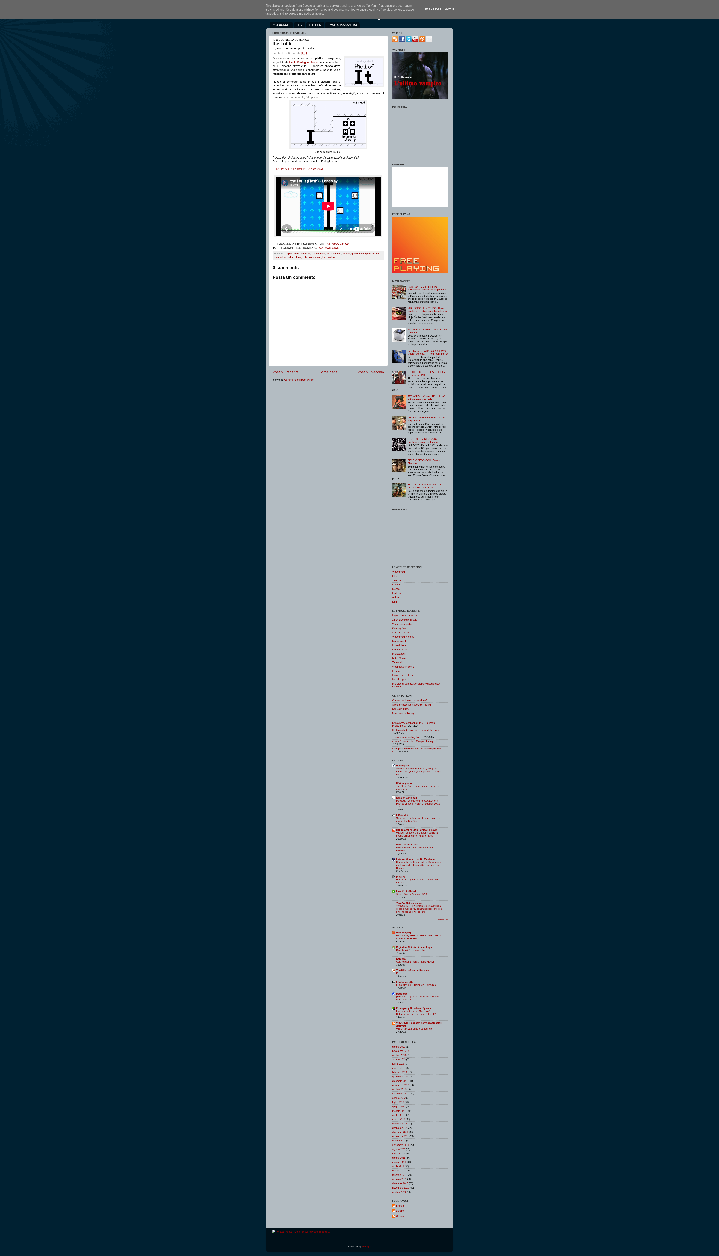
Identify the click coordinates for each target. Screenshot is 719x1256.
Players (400, 876)
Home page (328, 372)
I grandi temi (399, 645)
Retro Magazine (400, 658)
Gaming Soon (399, 628)
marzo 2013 (398, 1068)
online (290, 257)
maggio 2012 (399, 1110)
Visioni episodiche (402, 624)
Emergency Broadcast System (413, 1008)
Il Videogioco (404, 783)
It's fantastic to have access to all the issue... (417, 730)
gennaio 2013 (399, 1076)
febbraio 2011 (399, 1175)
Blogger (366, 1246)
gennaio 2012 (399, 1128)
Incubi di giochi (400, 679)
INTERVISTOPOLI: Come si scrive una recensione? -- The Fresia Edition (428, 352)
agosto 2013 (399, 1059)
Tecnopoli (397, 662)
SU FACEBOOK (329, 247)
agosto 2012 (399, 1098)
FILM (299, 24)
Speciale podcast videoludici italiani (411, 704)
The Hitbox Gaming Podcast (412, 970)
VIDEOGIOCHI (281, 24)
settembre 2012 (400, 1093)
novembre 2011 (400, 1136)
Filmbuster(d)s (404, 982)
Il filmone (397, 671)
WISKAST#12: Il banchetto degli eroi (414, 1029)
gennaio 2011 (399, 1179)
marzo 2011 (398, 1170)
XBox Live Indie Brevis (404, 619)
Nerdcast (401, 958)
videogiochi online (325, 257)
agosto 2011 (398, 1149)
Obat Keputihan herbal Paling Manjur (415, 961)
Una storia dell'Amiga (403, 713)
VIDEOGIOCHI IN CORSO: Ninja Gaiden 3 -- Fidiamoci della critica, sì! (428, 309)
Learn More (432, 9)
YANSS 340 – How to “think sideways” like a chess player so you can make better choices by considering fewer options (419, 909)
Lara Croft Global (406, 891)
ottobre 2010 (399, 1192)
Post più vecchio (370, 372)
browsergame (334, 253)
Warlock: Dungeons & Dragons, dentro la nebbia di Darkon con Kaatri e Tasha (417, 834)
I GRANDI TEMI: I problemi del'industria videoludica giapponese (427, 288)
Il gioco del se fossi (402, 675)
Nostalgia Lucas (401, 708)
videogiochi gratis (304, 257)
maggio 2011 (399, 1162)
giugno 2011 (398, 1157)
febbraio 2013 (399, 1072)
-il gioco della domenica (297, 253)
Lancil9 (400, 1210)
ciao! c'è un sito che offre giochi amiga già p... (417, 741)
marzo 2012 (398, 1119)
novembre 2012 (400, 1085)
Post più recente (285, 372)
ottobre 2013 (399, 1055)
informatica (280, 257)
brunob (346, 253)
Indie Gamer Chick (407, 844)
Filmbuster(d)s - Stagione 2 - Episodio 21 (417, 985)
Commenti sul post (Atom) (299, 379)
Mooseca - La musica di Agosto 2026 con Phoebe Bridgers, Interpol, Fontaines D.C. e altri (418, 803)
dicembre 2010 (400, 1183)
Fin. (398, 973)
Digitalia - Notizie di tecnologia (414, 947)
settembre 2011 (400, 1145)
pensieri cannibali (406, 797)
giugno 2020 (398, 1046)
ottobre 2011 (399, 1140)
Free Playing (403, 932)
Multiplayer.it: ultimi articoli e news (416, 830)
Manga (396, 589)
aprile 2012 (398, 1115)
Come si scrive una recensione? (409, 700)
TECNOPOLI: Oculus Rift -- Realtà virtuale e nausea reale (426, 398)
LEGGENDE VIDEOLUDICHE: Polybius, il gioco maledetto (424, 440)
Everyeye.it (402, 765)
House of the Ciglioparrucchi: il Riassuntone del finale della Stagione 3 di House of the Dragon (418, 865)
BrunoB (400, 1205)
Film (394, 576)
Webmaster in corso (403, 666)
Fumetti (396, 584)
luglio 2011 (398, 1153)
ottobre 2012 (399, 1089)
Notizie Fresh (399, 649)
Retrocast (401, 993)
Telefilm (396, 580)
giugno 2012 (398, 1106)
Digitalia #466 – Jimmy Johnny (411, 950)
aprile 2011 (398, 1166)
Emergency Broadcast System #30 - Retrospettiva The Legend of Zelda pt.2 (416, 1013)
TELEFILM (315, 24)
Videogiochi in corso (403, 636)
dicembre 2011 (400, 1132)
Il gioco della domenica (404, 615)
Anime (395, 597)
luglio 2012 (398, 1102)
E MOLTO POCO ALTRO (342, 24)
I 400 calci (402, 815)
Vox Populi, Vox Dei (337, 243)
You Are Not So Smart (409, 903)
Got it (450, 9)
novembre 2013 (400, 1050)
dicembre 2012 (400, 1080)
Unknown (401, 1216)
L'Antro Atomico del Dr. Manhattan (416, 859)
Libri (394, 601)
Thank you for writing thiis (406, 737)
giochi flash (357, 253)
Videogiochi (398, 571)
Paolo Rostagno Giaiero (304, 62)
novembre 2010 (400, 1187)
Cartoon (396, 593)
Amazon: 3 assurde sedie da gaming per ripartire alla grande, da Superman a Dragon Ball (418, 771)
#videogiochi (318, 253)
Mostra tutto (443, 919)
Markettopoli (399, 653)
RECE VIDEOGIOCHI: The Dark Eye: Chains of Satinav (425, 486)
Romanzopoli (399, 641)
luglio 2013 (398, 1063)
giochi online (372, 253)
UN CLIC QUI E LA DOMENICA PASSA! (298, 169)
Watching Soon (400, 632)
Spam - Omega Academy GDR (411, 894)
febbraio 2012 (399, 1123)
